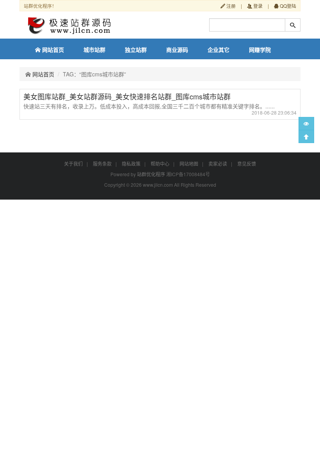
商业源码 (177, 49)
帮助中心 (160, 163)
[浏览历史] (306, 123)
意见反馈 (246, 163)
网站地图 (189, 163)
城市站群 (94, 49)
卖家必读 (217, 163)
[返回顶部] (306, 136)
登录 (257, 5)
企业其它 (218, 49)
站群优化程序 (151, 174)
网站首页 (52, 49)
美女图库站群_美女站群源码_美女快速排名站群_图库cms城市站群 (127, 96)
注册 (230, 5)
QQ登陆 (287, 5)
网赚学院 (260, 49)
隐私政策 (131, 163)
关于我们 (73, 163)
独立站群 (136, 49)
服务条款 (102, 163)
